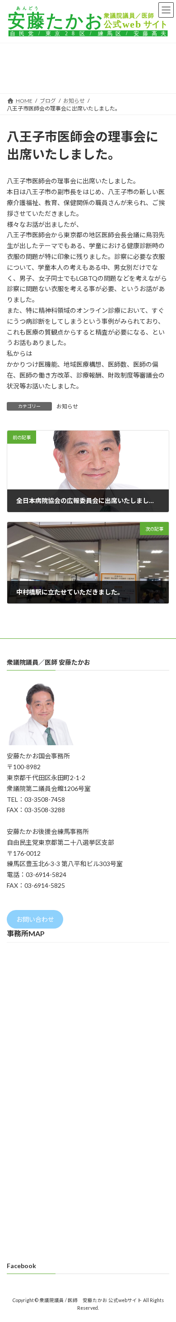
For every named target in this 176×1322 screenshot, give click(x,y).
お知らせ (67, 406)
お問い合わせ (35, 919)
